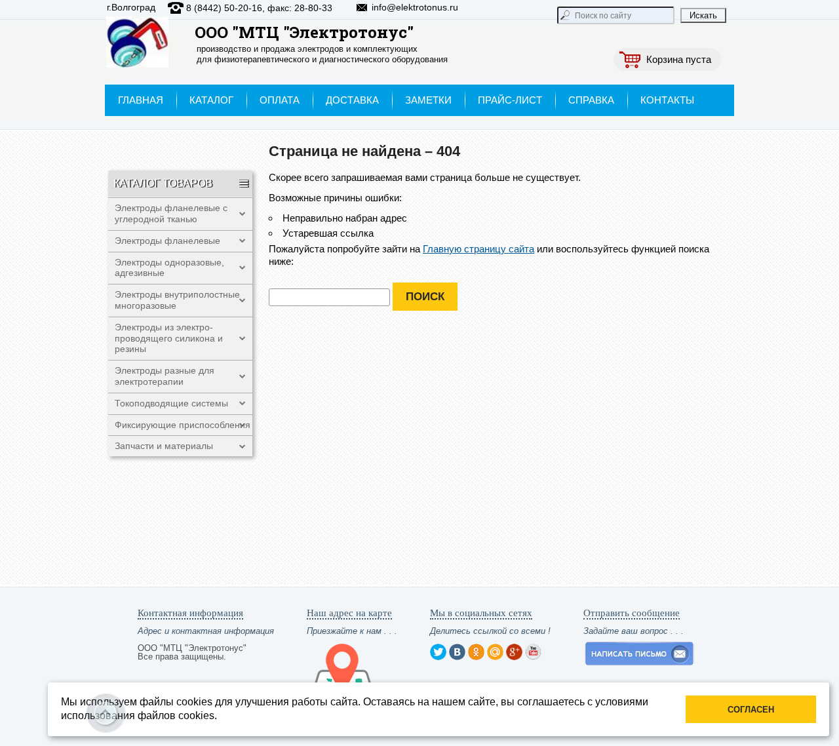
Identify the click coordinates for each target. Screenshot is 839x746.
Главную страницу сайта (478, 248)
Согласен (751, 710)
